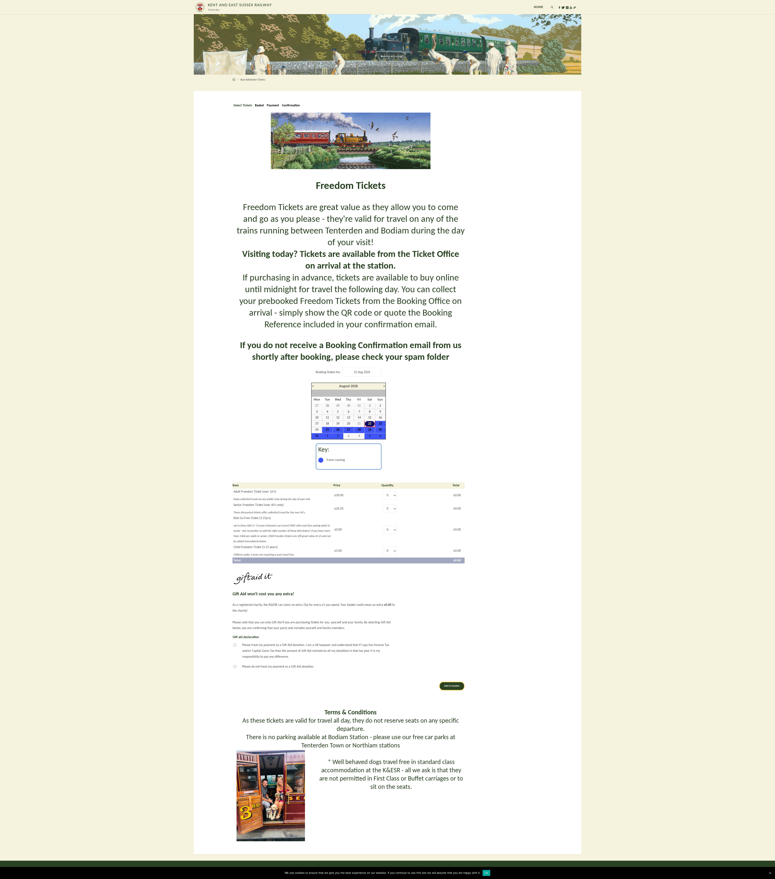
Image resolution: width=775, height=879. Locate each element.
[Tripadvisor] (574, 7)
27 (348, 429)
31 (316, 436)
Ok (486, 872)
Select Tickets (243, 105)
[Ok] (770, 873)
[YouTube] (571, 7)
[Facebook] (559, 7)
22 (369, 423)
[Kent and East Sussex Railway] (200, 7)
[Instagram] (567, 7)
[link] (552, 7)
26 (337, 429)
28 (359, 429)
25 (327, 429)
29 (369, 430)
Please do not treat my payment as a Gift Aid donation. (278, 666)
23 (380, 423)
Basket (259, 105)
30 (380, 429)
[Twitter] (563, 7)
